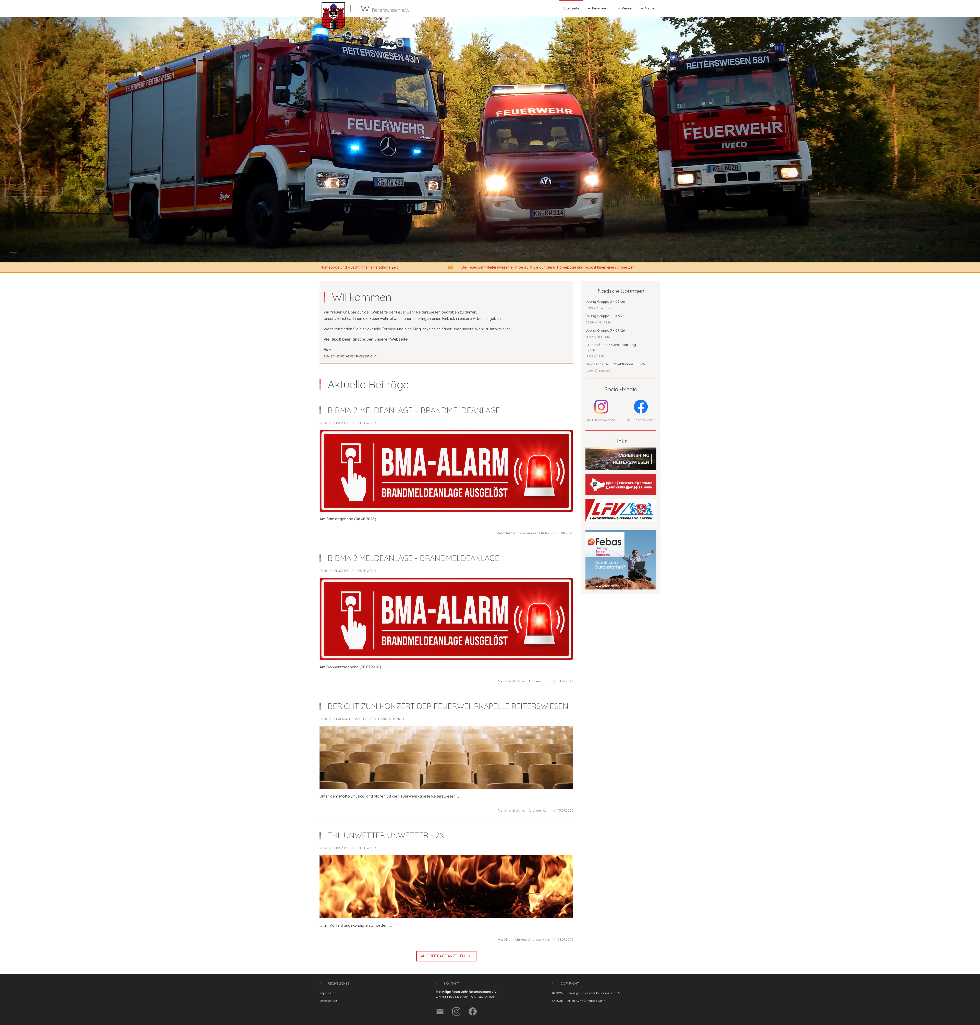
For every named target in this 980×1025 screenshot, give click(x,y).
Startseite (571, 8)
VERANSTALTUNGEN (390, 719)
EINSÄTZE (341, 423)
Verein (624, 8)
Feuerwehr (597, 8)
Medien (647, 8)
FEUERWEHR (366, 423)
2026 (323, 423)
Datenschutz (328, 1001)
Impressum (327, 993)
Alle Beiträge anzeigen (446, 956)
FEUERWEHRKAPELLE (350, 719)
